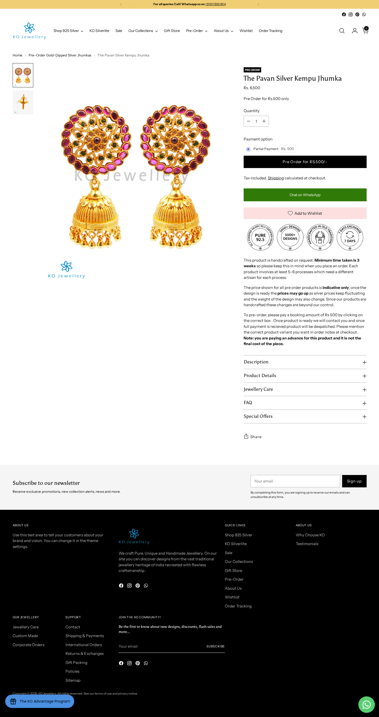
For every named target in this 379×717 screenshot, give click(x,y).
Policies (72, 671)
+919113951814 (215, 4)
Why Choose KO (310, 534)
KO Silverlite (236, 543)
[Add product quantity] (264, 121)
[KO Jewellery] (29, 30)
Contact (72, 626)
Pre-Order (234, 579)
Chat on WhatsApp (305, 195)
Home (17, 55)
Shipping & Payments (84, 635)
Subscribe (216, 646)
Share (256, 436)
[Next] (258, 4)
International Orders (83, 644)
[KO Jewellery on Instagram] (350, 14)
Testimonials (307, 543)
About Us (233, 588)
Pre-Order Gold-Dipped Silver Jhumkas (60, 55)
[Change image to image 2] (23, 102)
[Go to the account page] (353, 31)
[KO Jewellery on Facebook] (344, 14)
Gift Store (233, 570)
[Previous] (121, 4)
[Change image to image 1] (23, 75)
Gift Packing (76, 662)
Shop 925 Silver (238, 534)
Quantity (252, 110)
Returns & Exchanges (84, 653)
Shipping (276, 178)
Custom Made (25, 635)
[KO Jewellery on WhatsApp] (364, 14)
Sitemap (72, 680)
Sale (228, 552)
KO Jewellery (47, 693)
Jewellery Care (26, 626)
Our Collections (239, 561)
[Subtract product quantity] (248, 121)
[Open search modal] (342, 31)
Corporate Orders (28, 644)
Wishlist (232, 597)
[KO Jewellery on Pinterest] (357, 14)
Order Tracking (238, 606)
